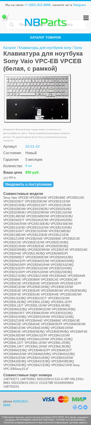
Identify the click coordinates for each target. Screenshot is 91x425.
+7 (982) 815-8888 (37, 5)
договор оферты (78, 422)
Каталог (9, 48)
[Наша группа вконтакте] (85, 408)
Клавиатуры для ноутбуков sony (45, 48)
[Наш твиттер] (80, 408)
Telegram (79, 5)
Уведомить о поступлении (28, 184)
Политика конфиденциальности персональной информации (36, 422)
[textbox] (51, 24)
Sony (78, 48)
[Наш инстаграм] (75, 408)
